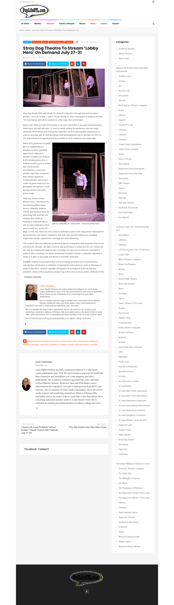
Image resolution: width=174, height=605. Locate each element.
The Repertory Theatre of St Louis (133, 493)
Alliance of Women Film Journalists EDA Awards (132, 69)
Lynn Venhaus (31, 57)
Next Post (101, 424)
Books (121, 110)
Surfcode (94, 344)
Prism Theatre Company (129, 327)
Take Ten (122, 449)
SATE (120, 352)
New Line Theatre (126, 284)
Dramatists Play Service (50, 341)
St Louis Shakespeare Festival (131, 410)
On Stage (122, 293)
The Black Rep (124, 473)
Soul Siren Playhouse (127, 366)
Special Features (125, 371)
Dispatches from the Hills (130, 173)
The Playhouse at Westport (130, 488)
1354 (45, 365)
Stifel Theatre (124, 435)
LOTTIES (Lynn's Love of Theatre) (133, 250)
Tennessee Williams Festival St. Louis (132, 464)
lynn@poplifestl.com (26, 2)
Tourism (122, 507)
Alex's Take (123, 58)
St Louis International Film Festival (134, 405)
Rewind (121, 342)
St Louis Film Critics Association (132, 391)
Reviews (122, 337)
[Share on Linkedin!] (78, 64)
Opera (121, 298)
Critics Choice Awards (128, 149)
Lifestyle (122, 240)
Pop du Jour (123, 313)
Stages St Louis (125, 425)
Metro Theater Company (129, 259)
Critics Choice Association (129, 144)
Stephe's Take (124, 430)
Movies (37, 23)
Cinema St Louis (125, 125)
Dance (121, 154)
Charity (121, 120)
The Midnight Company (129, 478)
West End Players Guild (129, 537)
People (121, 308)
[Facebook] (25, 324)
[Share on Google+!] (72, 64)
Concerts (122, 134)
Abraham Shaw (33, 341)
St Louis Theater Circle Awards (132, 420)
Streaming (123, 444)
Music (82, 23)
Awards (121, 100)
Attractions (123, 96)
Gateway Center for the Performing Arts (132, 228)
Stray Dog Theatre (81, 344)
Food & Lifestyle (67, 23)
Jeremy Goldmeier (90, 341)
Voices (115, 23)
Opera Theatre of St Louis (130, 303)
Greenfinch (123, 235)
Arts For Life (124, 91)
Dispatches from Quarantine (131, 169)
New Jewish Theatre (127, 279)
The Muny (123, 483)
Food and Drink (125, 212)
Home (26, 23)
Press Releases (56, 42)
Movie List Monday (127, 264)
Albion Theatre (125, 53)
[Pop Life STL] (35, 12)
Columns (122, 130)
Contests (122, 139)
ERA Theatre (124, 183)
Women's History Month (129, 546)
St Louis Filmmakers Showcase (132, 401)
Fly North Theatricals (128, 208)
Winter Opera (124, 542)
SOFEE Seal (123, 362)
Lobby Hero (44, 344)
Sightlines (122, 357)
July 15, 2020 (46, 57)
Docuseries (123, 178)
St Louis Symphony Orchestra (131, 415)
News (93, 23)
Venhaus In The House (128, 522)
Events (104, 23)
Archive (122, 81)
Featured (36, 42)
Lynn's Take (123, 254)
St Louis (122, 376)
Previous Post (28, 424)
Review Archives (126, 332)
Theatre (50, 23)
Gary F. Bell (77, 341)
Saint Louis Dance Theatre (130, 347)
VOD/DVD (122, 527)
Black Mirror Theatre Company (132, 105)
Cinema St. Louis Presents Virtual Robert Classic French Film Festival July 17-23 (39, 430)
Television (123, 454)
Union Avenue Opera (127, 512)
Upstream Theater (126, 517)
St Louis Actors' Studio (128, 381)
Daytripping (123, 164)
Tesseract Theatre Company (131, 468)
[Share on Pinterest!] (83, 64)
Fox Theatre (123, 217)
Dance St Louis (125, 159)
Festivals (122, 198)
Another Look (124, 76)
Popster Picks (124, 318)
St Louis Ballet (124, 386)
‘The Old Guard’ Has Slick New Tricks (88, 427)
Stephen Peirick (67, 344)
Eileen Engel (66, 341)
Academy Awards (126, 49)
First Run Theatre (126, 203)
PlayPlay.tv (54, 344)
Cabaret (122, 115)
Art (119, 86)
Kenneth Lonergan (31, 344)
